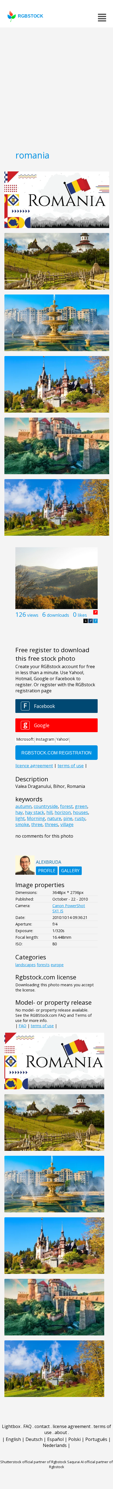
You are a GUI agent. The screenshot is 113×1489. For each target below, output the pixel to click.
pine (67, 818)
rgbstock (30, 16)
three (37, 824)
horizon (63, 812)
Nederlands (55, 1445)
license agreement (72, 1426)
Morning (36, 818)
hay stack (34, 812)
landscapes (25, 964)
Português (96, 1439)
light (20, 818)
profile (46, 871)
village (67, 824)
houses (80, 812)
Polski (74, 1439)
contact (42, 1426)
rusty (80, 818)
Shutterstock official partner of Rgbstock (33, 1461)
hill (49, 812)
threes (51, 824)
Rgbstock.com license (45, 977)
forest (66, 806)
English (13, 1439)
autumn (23, 806)
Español (55, 1439)
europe (57, 964)
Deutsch (34, 1439)
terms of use (42, 1025)
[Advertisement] (56, 86)
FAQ (22, 1025)
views (32, 615)
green (81, 806)
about (61, 1432)
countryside (46, 806)
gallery (70, 871)
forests (43, 964)
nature (54, 818)
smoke (22, 824)
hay (19, 812)
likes (82, 615)
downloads (58, 615)
